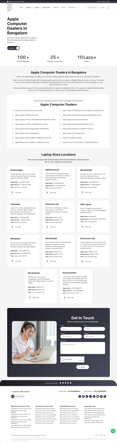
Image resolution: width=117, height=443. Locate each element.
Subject (86, 333)
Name (62, 326)
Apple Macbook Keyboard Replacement (94, 414)
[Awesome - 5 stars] (71, 383)
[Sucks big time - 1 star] (61, 383)
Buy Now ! (94, 7)
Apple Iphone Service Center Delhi (44, 423)
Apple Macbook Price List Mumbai (69, 414)
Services (28, 7)
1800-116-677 (106, 1)
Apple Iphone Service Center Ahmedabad (46, 419)
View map (18, 192)
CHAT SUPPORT (19, 396)
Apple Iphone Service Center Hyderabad (45, 414)
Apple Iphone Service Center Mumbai (45, 417)
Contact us (71, 7)
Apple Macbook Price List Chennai (69, 408)
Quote (103, 7)
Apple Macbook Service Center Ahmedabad (19, 422)
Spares (37, 7)
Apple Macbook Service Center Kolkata (21, 425)
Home (21, 7)
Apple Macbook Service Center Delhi (20, 427)
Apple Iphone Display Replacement (93, 420)
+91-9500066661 (73, 391)
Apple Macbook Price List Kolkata (68, 421)
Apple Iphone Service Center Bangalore (45, 410)
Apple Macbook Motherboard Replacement (92, 417)
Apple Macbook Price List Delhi (68, 423)
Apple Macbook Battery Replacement (94, 410)
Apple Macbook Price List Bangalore (69, 410)
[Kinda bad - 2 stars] (63, 383)
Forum (64, 7)
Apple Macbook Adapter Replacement (94, 412)
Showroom (46, 7)
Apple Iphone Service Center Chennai (45, 408)
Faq (96, 435)
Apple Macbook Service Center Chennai (21, 408)
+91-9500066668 (99, 391)
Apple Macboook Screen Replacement (94, 408)
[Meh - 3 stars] (66, 383)
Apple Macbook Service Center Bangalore (19, 411)
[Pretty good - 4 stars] (68, 383)
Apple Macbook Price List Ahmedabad (70, 419)
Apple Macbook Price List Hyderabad (69, 417)
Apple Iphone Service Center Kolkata (44, 421)
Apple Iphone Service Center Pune (44, 412)
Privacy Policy (102, 435)
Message (63, 341)
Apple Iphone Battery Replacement (93, 422)
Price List (56, 7)
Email (85, 326)
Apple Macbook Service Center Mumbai (21, 419)
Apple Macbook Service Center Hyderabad (19, 417)
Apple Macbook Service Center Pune (20, 414)
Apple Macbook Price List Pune (68, 412)
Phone (62, 333)
